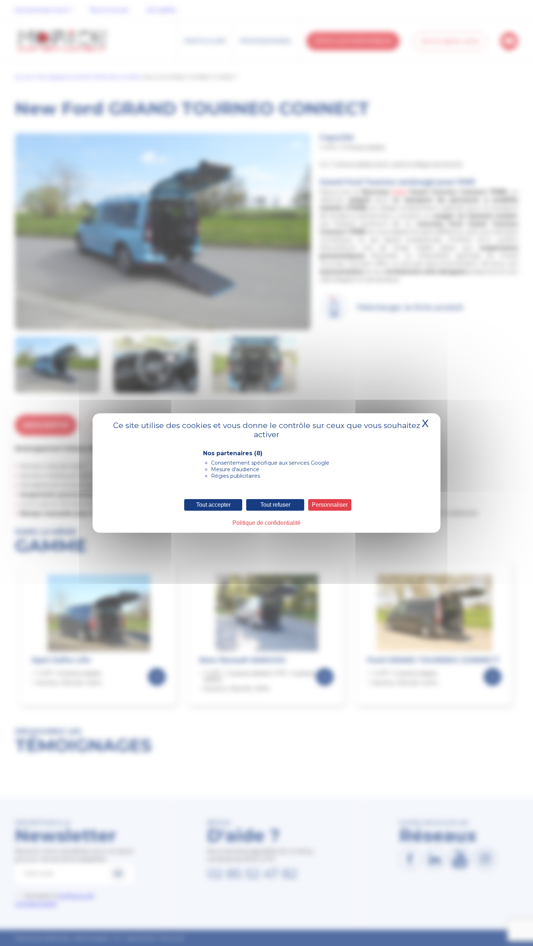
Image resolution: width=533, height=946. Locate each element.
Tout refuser (275, 505)
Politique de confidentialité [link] (266, 523)
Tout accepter (213, 505)
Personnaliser (330, 505)
